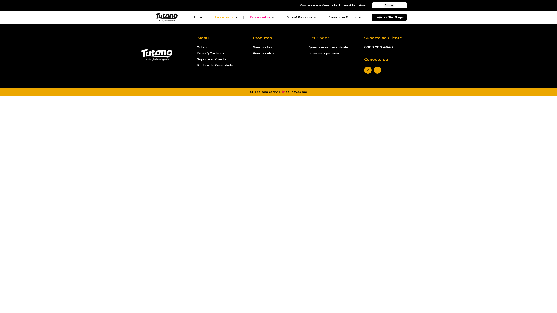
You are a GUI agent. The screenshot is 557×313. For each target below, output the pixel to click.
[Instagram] (368, 70)
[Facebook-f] (377, 70)
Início (198, 17)
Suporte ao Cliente (343, 17)
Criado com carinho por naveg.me (278, 91)
